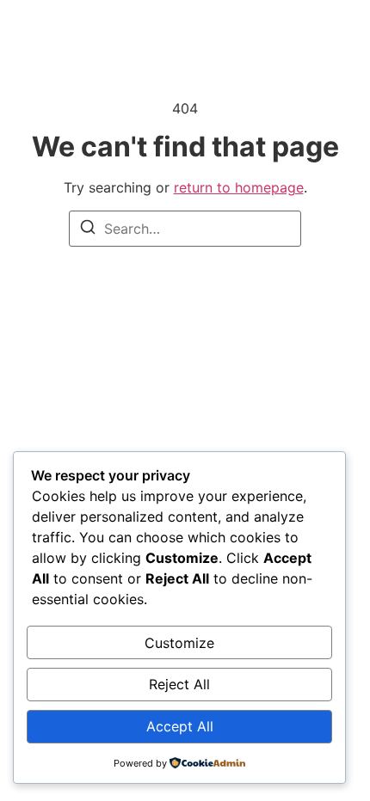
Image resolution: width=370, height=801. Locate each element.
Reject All (179, 684)
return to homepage (239, 187)
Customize (179, 642)
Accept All (179, 726)
